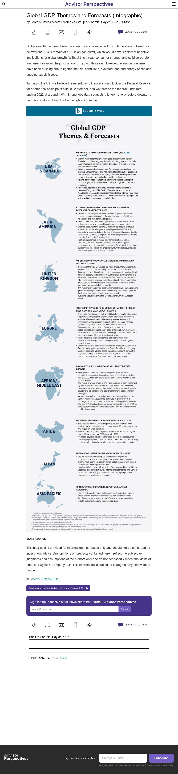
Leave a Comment (135, 31)
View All (63, 657)
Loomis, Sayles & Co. (104, 22)
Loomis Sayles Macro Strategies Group (58, 22)
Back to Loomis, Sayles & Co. (49, 636)
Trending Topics (43, 657)
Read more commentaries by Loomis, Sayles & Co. (57, 588)
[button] (34, 32)
